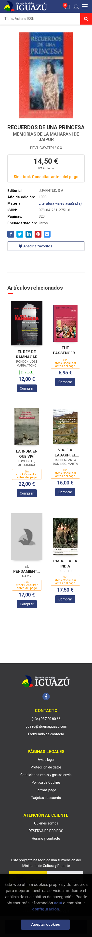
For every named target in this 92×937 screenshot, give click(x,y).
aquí (58, 902)
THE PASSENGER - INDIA (65, 350)
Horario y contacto (46, 838)
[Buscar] (86, 19)
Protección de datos (46, 767)
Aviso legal (46, 760)
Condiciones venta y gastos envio (46, 775)
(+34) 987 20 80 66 (46, 719)
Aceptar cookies (45, 924)
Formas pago (46, 790)
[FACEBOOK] (46, 696)
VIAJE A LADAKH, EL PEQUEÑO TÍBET (65, 452)
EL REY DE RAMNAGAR (27, 354)
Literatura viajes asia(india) (60, 203)
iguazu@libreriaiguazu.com (46, 726)
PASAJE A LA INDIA (65, 563)
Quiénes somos (46, 823)
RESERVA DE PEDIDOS (46, 831)
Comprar (27, 388)
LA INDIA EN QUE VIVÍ (27, 454)
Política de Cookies (46, 782)
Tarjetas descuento (46, 798)
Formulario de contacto (46, 734)
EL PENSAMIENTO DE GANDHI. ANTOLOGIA (26, 569)
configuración (45, 909)
